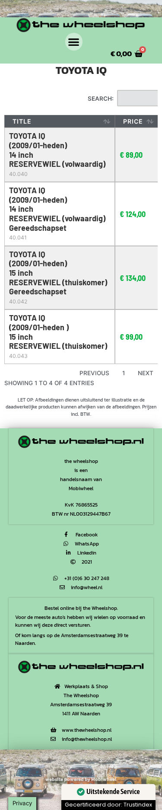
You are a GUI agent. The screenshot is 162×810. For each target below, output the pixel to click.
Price (133, 121)
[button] (74, 42)
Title (22, 121)
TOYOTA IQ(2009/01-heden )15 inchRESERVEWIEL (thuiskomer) (58, 332)
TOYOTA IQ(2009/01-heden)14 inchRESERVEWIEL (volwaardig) (57, 150)
